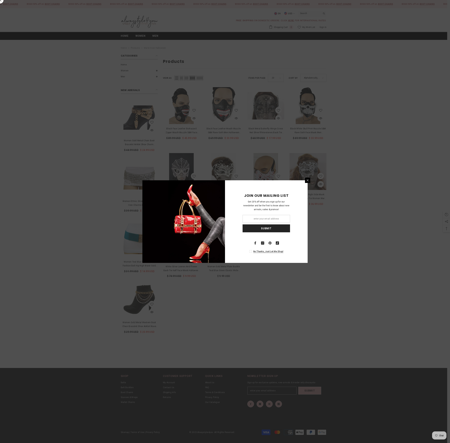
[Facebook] (255, 243)
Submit (266, 228)
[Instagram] (262, 243)
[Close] (307, 180)
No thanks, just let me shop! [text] (268, 251)
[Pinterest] (270, 243)
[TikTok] (277, 243)
